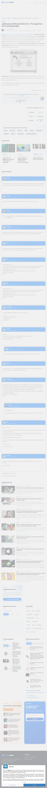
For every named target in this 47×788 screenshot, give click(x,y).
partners (9, 770)
